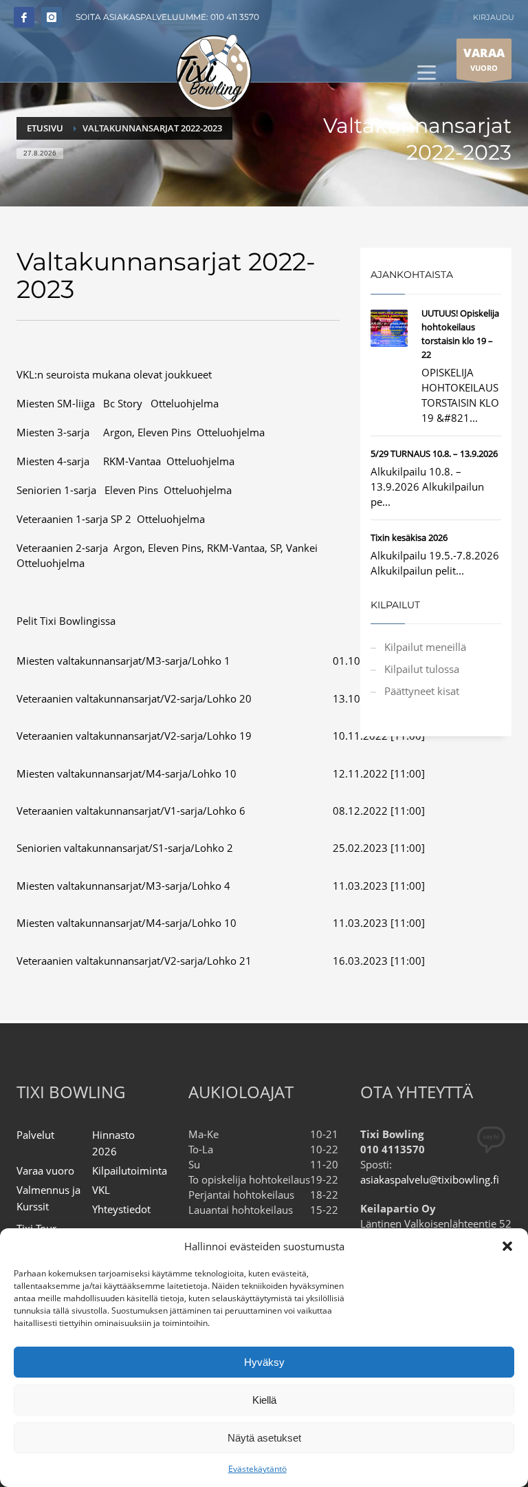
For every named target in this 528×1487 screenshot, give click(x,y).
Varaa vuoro (45, 1170)
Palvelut (35, 1135)
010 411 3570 (234, 17)
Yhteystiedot (121, 1209)
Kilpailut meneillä (425, 647)
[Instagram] (51, 17)
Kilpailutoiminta (129, 1170)
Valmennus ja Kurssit (48, 1198)
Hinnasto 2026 (113, 1143)
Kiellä (264, 1400)
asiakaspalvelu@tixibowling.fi (429, 1179)
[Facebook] (24, 17)
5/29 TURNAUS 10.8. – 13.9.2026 (434, 453)
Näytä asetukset (264, 1438)
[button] (507, 1246)
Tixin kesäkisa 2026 (409, 537)
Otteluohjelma (185, 403)
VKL (101, 1190)
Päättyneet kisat (421, 691)
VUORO (484, 59)
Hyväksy (264, 1362)
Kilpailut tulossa (421, 669)
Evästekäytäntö (257, 1469)
